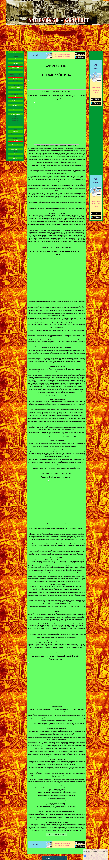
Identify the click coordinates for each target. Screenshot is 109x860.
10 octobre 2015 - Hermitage (15, 74)
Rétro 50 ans (15, 83)
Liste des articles (15, 138)
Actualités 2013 (15, 122)
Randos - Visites (15, 145)
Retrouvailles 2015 (15, 72)
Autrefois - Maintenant (15, 103)
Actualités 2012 (15, 120)
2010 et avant (15, 116)
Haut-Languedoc (15, 100)
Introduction (15, 56)
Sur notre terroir (15, 129)
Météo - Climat (15, 136)
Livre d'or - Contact (15, 160)
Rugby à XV (15, 153)
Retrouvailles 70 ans (15, 69)
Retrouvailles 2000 (15, 85)
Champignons (15, 131)
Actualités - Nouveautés (15, 61)
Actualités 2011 (15, 118)
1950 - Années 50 (15, 105)
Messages (15, 158)
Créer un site (59, 858)
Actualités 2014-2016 (15, 125)
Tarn (15, 96)
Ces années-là (15, 107)
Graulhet (15, 92)
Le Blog (15, 58)
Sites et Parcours (15, 147)
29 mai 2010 (15, 80)
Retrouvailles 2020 (15, 67)
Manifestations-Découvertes (15, 142)
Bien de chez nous (15, 127)
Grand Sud (15, 140)
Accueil (15, 54)
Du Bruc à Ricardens (15, 114)
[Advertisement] (54, 37)
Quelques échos (15, 156)
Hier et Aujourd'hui (15, 94)
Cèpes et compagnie (15, 133)
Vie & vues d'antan (15, 112)
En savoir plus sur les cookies (92, 855)
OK (85, 855)
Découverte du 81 (15, 98)
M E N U (15, 52)
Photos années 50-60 (15, 89)
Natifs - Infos (15, 63)
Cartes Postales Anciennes (15, 109)
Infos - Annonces (15, 65)
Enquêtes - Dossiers (15, 149)
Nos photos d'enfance (15, 87)
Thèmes (15, 151)
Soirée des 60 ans (15, 78)
